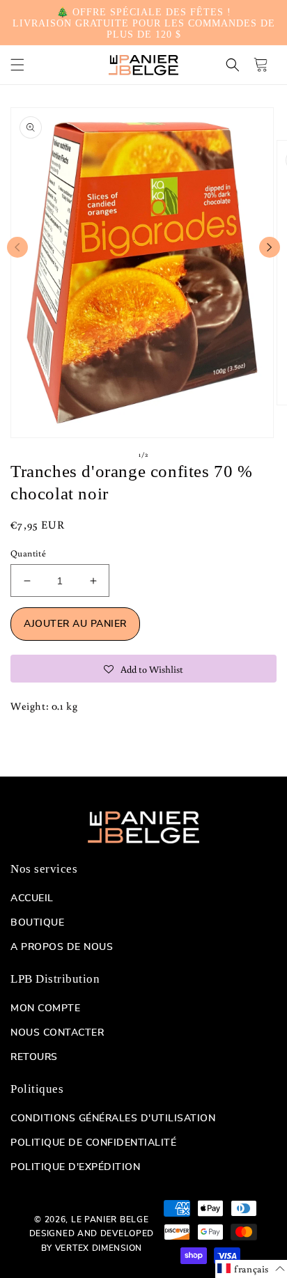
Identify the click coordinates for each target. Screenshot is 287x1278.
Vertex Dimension (98, 1248)
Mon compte (45, 1008)
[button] (17, 64)
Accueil (32, 898)
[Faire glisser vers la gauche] (17, 247)
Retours (34, 1057)
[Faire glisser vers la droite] (269, 247)
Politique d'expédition (75, 1167)
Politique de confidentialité (93, 1143)
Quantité (28, 553)
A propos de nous (61, 947)
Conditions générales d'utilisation (112, 1118)
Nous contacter (57, 1033)
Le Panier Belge (110, 1219)
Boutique (37, 923)
